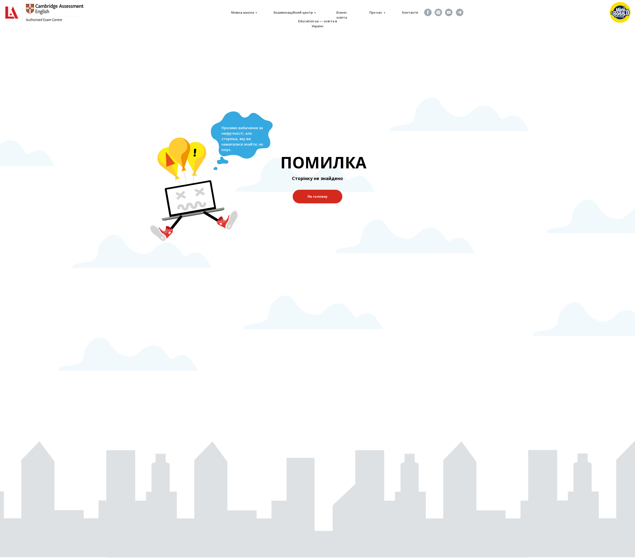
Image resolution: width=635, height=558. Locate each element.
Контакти (410, 12)
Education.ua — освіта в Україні (317, 23)
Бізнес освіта (341, 15)
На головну (317, 196)
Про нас (375, 12)
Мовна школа (242, 12)
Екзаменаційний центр (293, 12)
